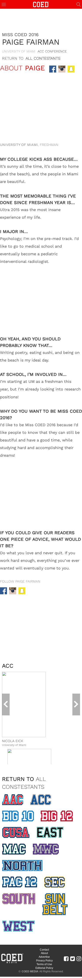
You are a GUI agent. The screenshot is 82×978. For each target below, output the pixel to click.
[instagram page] (61, 69)
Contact (44, 949)
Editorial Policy (44, 968)
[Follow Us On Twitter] (72, 958)
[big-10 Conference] (18, 816)
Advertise (44, 956)
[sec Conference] (54, 882)
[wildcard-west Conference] (18, 926)
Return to (31, 58)
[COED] (41, 4)
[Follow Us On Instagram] (79, 958)
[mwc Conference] (46, 849)
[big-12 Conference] (56, 816)
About (44, 953)
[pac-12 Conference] (19, 882)
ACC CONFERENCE (52, 51)
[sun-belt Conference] (55, 904)
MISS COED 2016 (20, 34)
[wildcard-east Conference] (50, 832)
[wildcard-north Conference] (22, 865)
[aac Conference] (12, 799)
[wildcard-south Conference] (19, 898)
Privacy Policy (44, 960)
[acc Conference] (40, 799)
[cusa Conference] (16, 832)
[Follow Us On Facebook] (66, 958)
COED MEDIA (30, 971)
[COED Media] (12, 962)
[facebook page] (52, 69)
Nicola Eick (12, 741)
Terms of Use (44, 964)
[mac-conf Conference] (14, 849)
